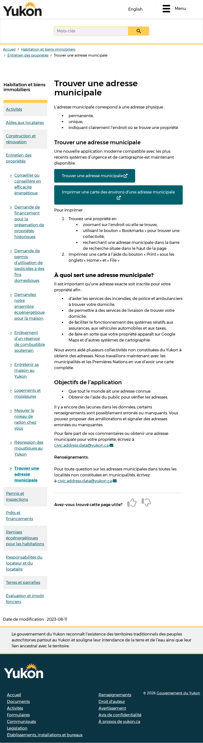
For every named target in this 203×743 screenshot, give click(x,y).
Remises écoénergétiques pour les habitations (25, 538)
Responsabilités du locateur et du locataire (24, 563)
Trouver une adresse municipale (26, 474)
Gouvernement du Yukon (178, 693)
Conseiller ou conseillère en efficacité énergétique (27, 184)
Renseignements (115, 695)
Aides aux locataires (25, 122)
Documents (18, 701)
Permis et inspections (17, 496)
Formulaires (18, 715)
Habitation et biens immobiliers (48, 49)
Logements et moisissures (27, 393)
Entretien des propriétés (27, 55)
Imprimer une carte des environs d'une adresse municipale (118, 192)
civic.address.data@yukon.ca (81, 445)
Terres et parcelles (23, 582)
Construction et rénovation (21, 139)
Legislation (17, 728)
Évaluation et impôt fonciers (25, 599)
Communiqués (21, 721)
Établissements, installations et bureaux (45, 735)
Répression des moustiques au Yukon (28, 448)
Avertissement (112, 708)
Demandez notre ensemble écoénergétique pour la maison (29, 306)
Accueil (9, 49)
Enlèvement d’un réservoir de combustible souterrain (29, 341)
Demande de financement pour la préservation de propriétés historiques (29, 222)
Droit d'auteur (112, 701)
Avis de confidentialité (120, 715)
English (135, 9)
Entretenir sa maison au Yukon (26, 370)
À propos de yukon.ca (119, 721)
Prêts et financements (19, 515)
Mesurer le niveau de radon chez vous (25, 419)
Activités (14, 109)
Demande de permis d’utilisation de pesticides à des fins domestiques (29, 266)
